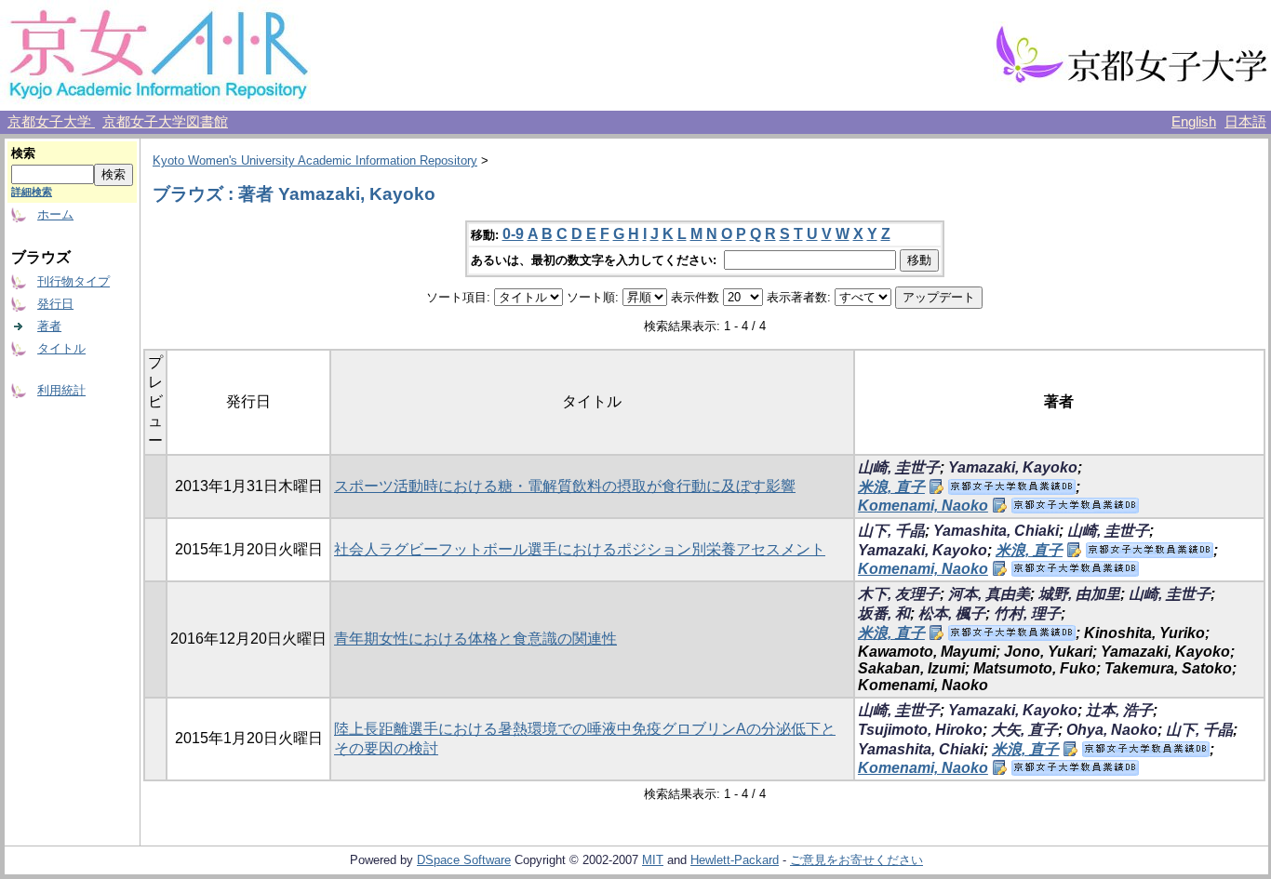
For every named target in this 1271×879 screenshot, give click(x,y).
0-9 (513, 234)
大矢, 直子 (1024, 730)
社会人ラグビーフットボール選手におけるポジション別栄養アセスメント (579, 549)
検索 (23, 153)
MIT (652, 860)
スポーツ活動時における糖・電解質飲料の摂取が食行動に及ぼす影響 (565, 486)
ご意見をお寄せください (856, 860)
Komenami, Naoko (923, 505)
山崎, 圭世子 (899, 467)
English (1193, 121)
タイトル (61, 348)
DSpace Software (464, 860)
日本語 (1245, 121)
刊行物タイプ (73, 281)
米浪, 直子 (891, 487)
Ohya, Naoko (1111, 730)
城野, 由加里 (1079, 594)
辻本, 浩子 (1119, 710)
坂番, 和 (884, 613)
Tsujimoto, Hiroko (920, 730)
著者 (49, 326)
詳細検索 (31, 191)
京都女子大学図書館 (165, 121)
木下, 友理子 (899, 594)
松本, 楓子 (951, 613)
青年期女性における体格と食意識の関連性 (475, 638)
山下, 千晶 (891, 531)
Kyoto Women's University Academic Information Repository (315, 160)
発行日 (55, 304)
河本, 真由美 (989, 594)
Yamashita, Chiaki (996, 531)
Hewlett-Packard (734, 860)
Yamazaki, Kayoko (1012, 467)
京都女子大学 (51, 121)
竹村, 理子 (1027, 613)
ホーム (55, 214)
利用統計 (61, 390)
